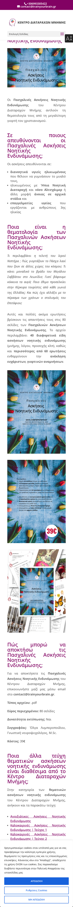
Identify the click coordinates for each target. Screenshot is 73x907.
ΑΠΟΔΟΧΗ (36, 881)
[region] (36, 873)
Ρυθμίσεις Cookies (36, 890)
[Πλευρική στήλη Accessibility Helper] (69, 38)
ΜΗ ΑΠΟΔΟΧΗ (36, 899)
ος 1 (44, 830)
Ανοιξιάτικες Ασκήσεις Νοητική (37, 816)
